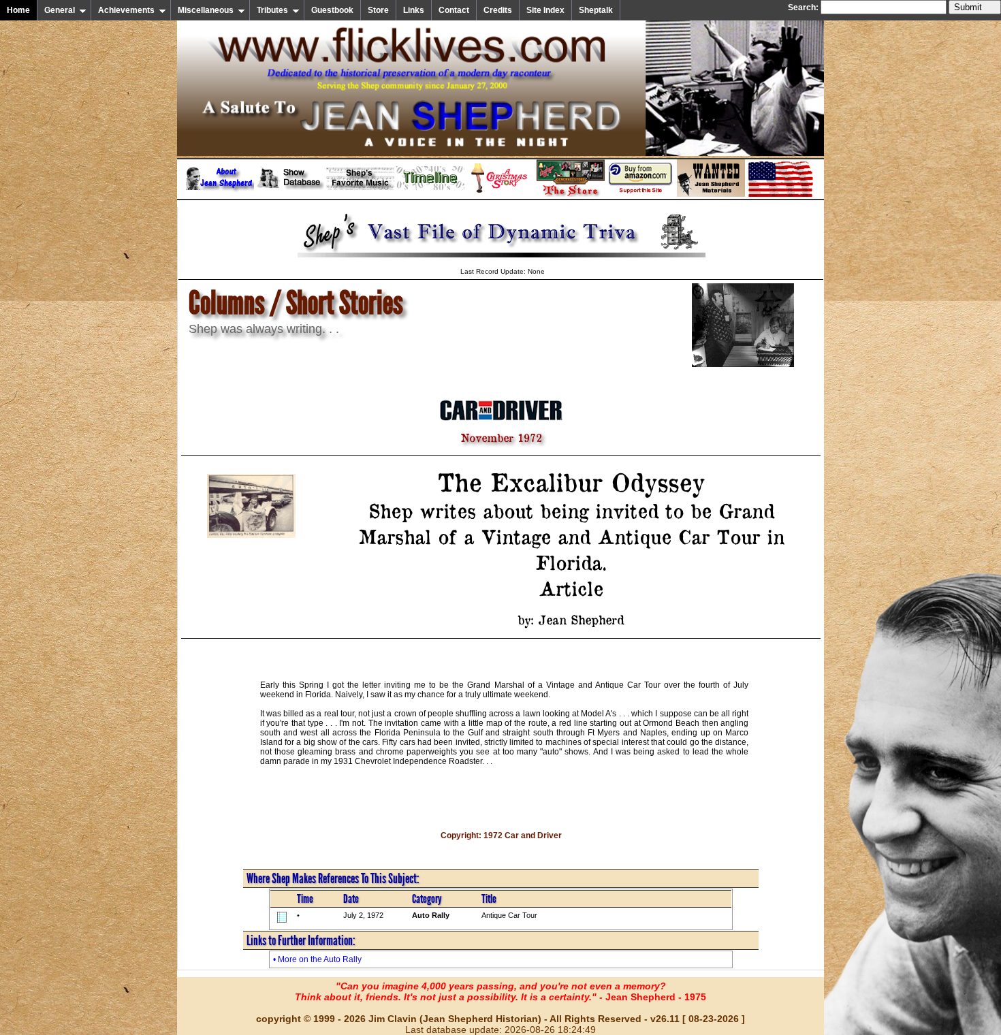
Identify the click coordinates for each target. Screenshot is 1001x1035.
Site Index (545, 10)
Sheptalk (596, 10)
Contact (454, 10)
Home (18, 10)
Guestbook (332, 10)
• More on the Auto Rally (317, 959)
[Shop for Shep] (571, 194)
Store (378, 10)
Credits (497, 10)
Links (413, 10)
